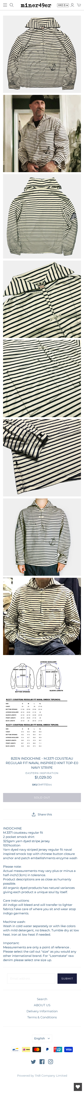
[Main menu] (5, 5)
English (39, 1038)
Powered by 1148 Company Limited (42, 1075)
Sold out (42, 797)
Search (42, 999)
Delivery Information (42, 1011)
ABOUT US (42, 1005)
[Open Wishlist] (78, 1087)
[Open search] (12, 5)
